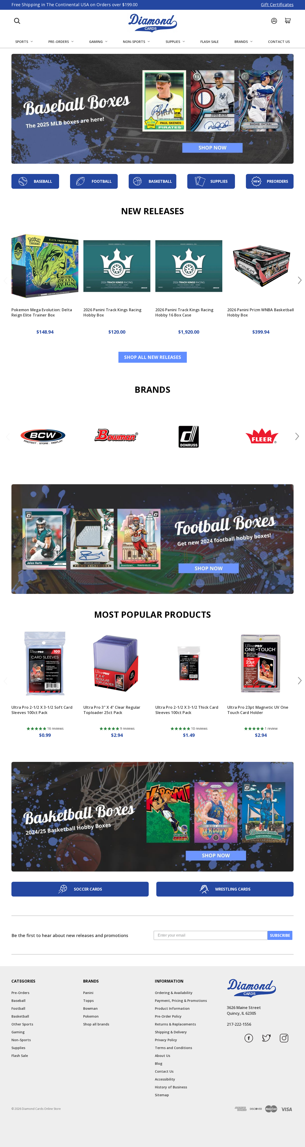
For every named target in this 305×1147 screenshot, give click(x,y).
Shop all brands (96, 1024)
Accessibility (165, 1079)
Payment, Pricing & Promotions (181, 1000)
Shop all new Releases (152, 357)
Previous (5, 280)
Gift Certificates (277, 4)
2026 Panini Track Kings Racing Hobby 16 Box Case (184, 312)
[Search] (17, 21)
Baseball (18, 1000)
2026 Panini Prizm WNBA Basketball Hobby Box (260, 312)
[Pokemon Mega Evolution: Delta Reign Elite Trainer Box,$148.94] (44, 266)
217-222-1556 (239, 1024)
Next (299, 280)
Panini (88, 992)
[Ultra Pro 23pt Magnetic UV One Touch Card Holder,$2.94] (260, 663)
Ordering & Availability (174, 992)
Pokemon (91, 1016)
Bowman (90, 1008)
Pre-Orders (58, 41)
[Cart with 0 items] (288, 21)
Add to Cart (45, 688)
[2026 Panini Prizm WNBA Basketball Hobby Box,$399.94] (260, 266)
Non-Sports (134, 41)
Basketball (20, 1016)
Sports (21, 41)
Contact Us (279, 41)
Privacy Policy (166, 1040)
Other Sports (22, 1024)
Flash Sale (209, 41)
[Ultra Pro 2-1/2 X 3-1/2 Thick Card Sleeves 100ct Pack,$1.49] (188, 663)
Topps (88, 1000)
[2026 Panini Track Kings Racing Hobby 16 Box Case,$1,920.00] (188, 266)
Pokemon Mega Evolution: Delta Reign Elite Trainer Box (41, 312)
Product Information (172, 1008)
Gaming (96, 41)
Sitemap (162, 1095)
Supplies (173, 41)
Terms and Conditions (173, 1047)
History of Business (171, 1087)
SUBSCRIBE (280, 935)
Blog (158, 1063)
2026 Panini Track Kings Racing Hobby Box (112, 312)
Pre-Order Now (45, 290)
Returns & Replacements (175, 1024)
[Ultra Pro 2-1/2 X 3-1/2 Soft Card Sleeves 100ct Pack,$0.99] (44, 663)
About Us (162, 1055)
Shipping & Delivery (171, 1032)
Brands (241, 41)
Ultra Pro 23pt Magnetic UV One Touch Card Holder (258, 710)
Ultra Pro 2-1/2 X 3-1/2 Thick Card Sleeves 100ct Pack (187, 710)
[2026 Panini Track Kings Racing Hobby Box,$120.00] (116, 266)
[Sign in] (274, 21)
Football (18, 1008)
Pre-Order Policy (168, 1016)
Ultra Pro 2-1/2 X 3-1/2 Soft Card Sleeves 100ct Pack (41, 710)
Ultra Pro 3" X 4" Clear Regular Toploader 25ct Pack (112, 710)
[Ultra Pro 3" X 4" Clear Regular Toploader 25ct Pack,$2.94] (116, 663)
